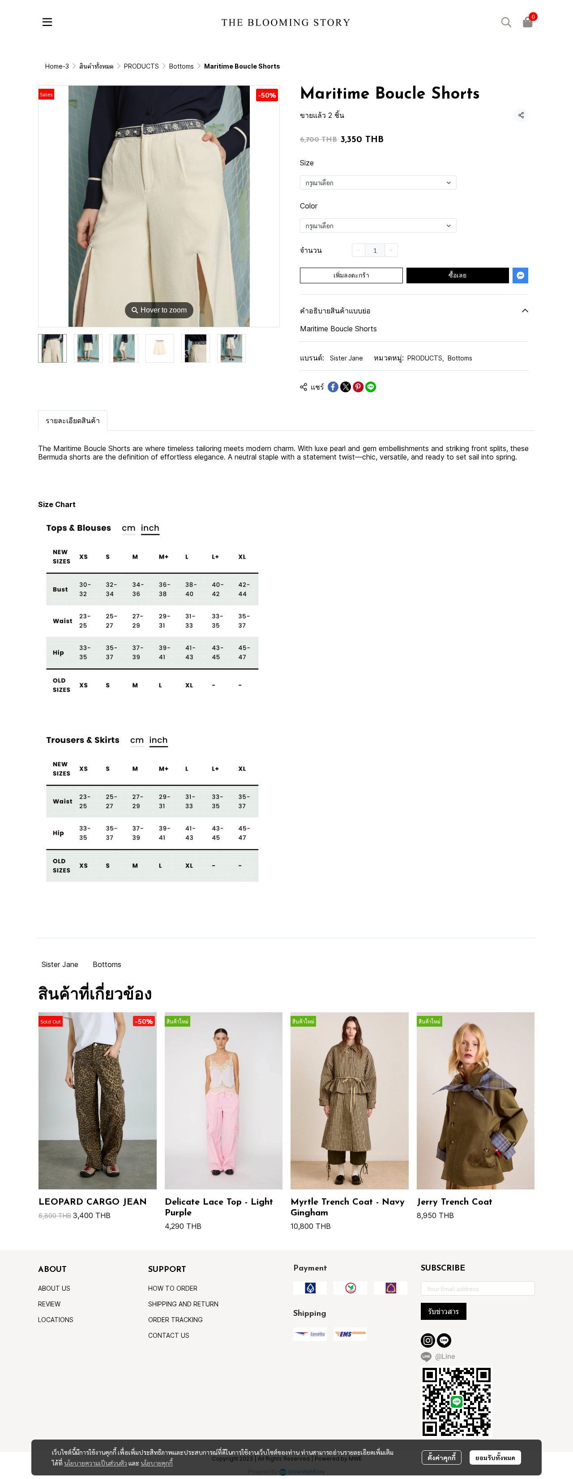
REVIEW (49, 1304)
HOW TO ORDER (172, 1288)
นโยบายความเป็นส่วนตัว (95, 1463)
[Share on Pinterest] (358, 387)
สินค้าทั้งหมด (96, 66)
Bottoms (181, 66)
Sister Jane (346, 358)
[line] (444, 1340)
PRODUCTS (141, 66)
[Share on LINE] (370, 387)
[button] (506, 22)
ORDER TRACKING (175, 1319)
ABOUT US (54, 1288)
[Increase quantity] (391, 250)
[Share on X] (345, 387)
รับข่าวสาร (443, 1311)
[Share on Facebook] (333, 387)
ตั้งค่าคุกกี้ (442, 1457)
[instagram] (428, 1340)
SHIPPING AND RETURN (183, 1304)
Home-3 (57, 66)
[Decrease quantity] (358, 250)
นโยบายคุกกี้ (157, 1463)
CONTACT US (168, 1335)
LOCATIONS (55, 1319)
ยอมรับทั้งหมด (495, 1457)
